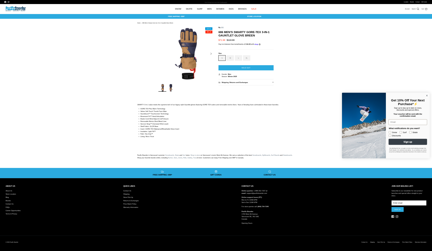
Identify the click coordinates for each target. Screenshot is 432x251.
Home (139, 23)
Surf (184, 155)
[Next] (211, 53)
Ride (185, 158)
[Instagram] (8, 2)
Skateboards (287, 155)
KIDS (231, 9)
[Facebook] (5, 2)
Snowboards (169, 155)
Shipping (126, 194)
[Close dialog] (427, 95)
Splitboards (266, 155)
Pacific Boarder (14, 242)
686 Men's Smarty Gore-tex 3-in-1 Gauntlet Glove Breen (157, 23)
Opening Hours (247, 223)
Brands (412, 2)
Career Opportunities (13, 210)
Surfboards (223, 2)
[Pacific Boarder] (15, 9)
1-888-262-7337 (259, 191)
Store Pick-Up (128, 197)
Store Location (11, 194)
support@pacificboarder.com (257, 193)
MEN (209, 9)
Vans (175, 158)
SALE (253, 9)
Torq (194, 158)
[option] (186, 53)
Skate (177, 155)
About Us (9, 191)
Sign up (397, 209)
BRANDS (242, 9)
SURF (199, 9)
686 (222, 27)
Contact (417, 2)
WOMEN (220, 9)
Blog (7, 197)
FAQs (8, 207)
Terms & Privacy (11, 214)
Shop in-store (195, 155)
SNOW (178, 9)
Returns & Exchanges (131, 201)
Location (406, 2)
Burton (170, 158)
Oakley (189, 158)
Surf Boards (275, 155)
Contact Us (10, 204)
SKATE (189, 9)
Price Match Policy (129, 204)
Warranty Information (130, 207)
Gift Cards (424, 2)
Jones (180, 158)
